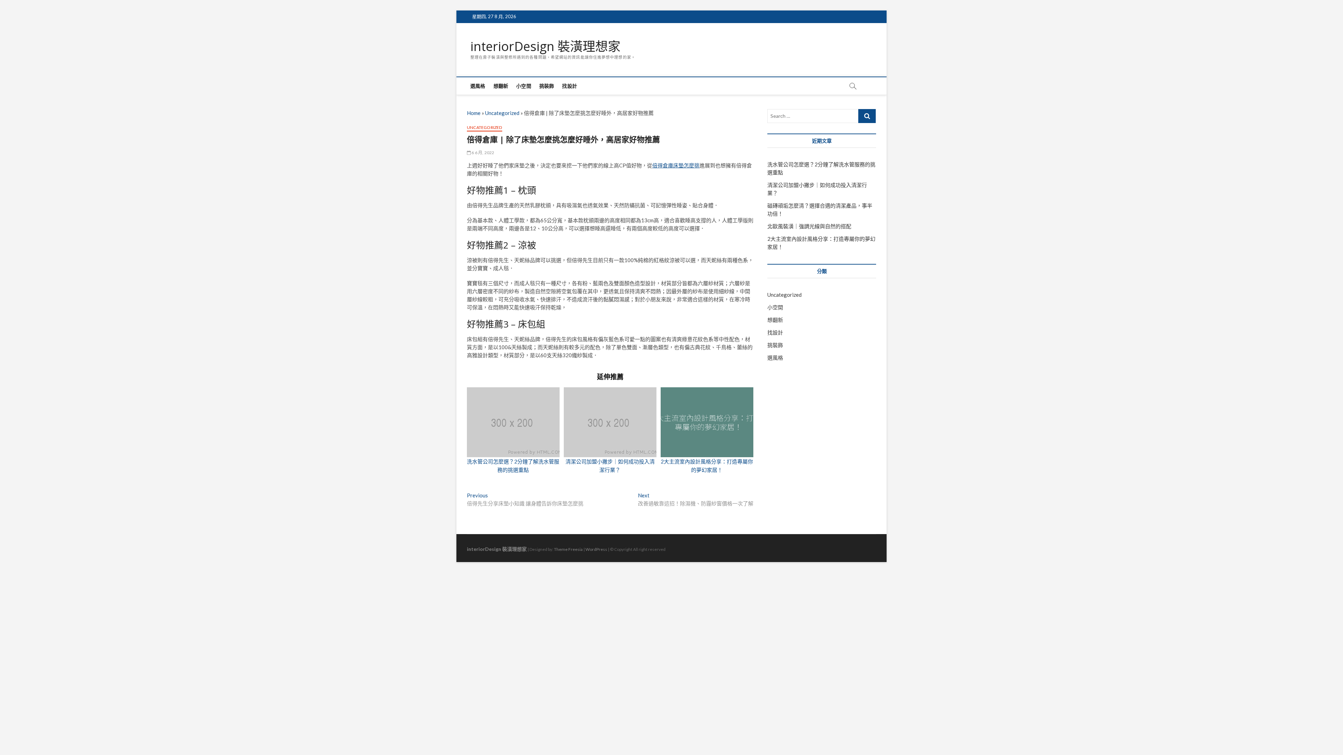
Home (474, 113)
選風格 (477, 86)
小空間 (523, 86)
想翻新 (501, 86)
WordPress (596, 549)
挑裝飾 (546, 86)
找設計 (569, 86)
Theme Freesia (568, 549)
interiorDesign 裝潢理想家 (545, 46)
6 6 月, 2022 (482, 152)
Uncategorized (502, 113)
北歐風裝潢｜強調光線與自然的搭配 (809, 226)
